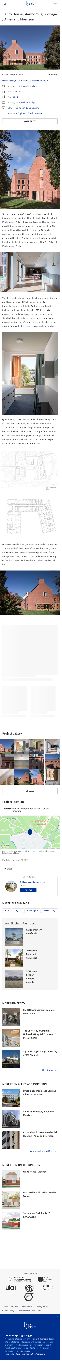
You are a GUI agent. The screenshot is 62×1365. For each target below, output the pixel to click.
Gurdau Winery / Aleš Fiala (34, 931)
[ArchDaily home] (30, 3)
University (8, 80)
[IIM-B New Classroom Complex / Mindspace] (11, 1017)
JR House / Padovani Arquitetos (31, 954)
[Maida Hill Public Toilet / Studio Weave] (11, 1200)
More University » (50, 1070)
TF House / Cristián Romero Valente (31, 977)
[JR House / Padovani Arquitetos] (14, 958)
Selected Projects (51, 910)
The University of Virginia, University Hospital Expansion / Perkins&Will (39, 1034)
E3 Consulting (32, 107)
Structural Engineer (16, 113)
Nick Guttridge (28, 102)
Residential (22, 80)
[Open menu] (4, 3)
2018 (15, 97)
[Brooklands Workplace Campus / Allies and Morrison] (11, 1098)
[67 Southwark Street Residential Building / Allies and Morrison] (11, 1140)
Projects (17, 910)
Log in (54, 3)
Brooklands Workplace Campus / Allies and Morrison (40, 1092)
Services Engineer (16, 107)
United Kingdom (39, 80)
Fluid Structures (35, 113)
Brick (7, 910)
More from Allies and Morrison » (44, 1151)
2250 (15, 91)
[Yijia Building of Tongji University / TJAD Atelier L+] (11, 1059)
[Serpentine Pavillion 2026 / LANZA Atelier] (11, 1220)
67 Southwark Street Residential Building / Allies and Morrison (40, 1134)
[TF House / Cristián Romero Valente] (14, 979)
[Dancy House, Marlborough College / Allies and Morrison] (21, 746)
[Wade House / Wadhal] (11, 1179)
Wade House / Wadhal (34, 1171)
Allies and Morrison (28, 86)
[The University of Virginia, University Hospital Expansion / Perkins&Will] (11, 1038)
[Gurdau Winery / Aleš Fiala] (14, 937)
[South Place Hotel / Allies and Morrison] (11, 1119)
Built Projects (32, 910)
